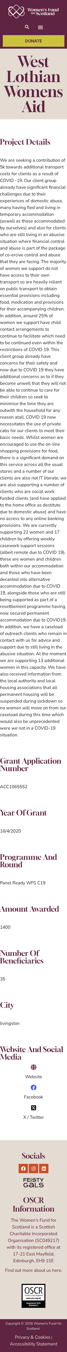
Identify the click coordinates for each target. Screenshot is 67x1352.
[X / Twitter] (33, 1108)
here (56, 1270)
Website (33, 1077)
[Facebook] (33, 1087)
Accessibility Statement (33, 1344)
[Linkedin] (43, 1168)
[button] (40, 27)
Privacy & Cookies (32, 1337)
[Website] (33, 1067)
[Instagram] (33, 1168)
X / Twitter (33, 1117)
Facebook (33, 1097)
